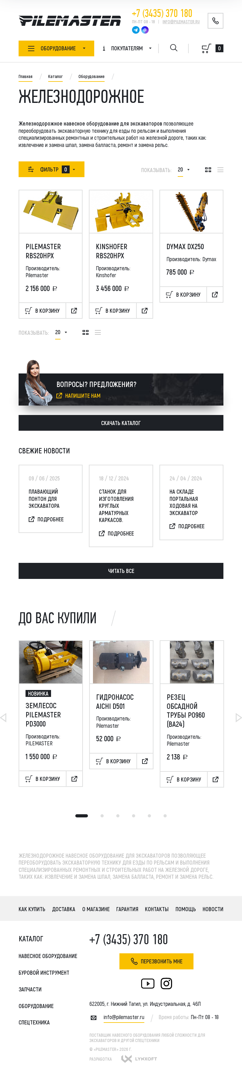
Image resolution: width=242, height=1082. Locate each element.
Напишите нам (83, 395)
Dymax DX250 (185, 246)
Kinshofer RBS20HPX (111, 251)
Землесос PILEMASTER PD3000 (43, 714)
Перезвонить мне (161, 961)
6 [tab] (165, 815)
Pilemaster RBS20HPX (43, 251)
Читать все (121, 570)
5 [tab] (149, 815)
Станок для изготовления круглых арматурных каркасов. (116, 505)
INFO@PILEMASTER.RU (181, 21)
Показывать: (156, 169)
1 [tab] (81, 815)
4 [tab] (133, 815)
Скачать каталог (121, 422)
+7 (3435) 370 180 (162, 13)
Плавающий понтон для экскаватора (44, 498)
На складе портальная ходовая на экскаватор (184, 502)
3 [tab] (117, 815)
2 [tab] (102, 815)
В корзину (47, 310)
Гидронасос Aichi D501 (115, 701)
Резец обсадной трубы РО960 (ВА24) (186, 710)
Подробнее (50, 519)
